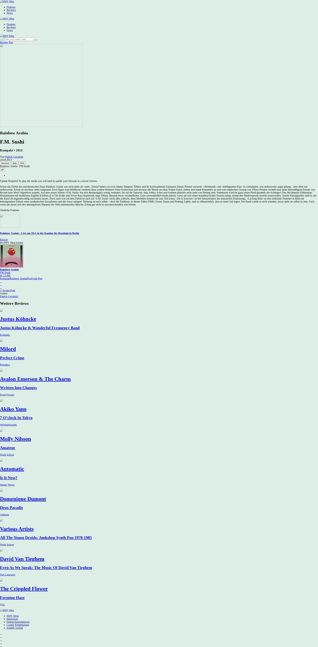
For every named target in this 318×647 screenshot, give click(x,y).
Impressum (12, 618)
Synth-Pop (36, 278)
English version (15, 627)
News (10, 13)
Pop (11, 42)
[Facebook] (1, 636)
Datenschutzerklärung (18, 621)
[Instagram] (1, 633)
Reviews (11, 10)
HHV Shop (13, 616)
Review (4, 42)
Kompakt (5, 278)
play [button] (15, 163)
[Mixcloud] (1, 642)
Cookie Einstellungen (18, 624)
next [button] (22, 163)
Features (11, 7)
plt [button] (2, 169)
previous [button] (5, 163)
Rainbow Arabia (18, 278)
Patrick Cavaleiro (9, 296)
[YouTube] (1, 639)
